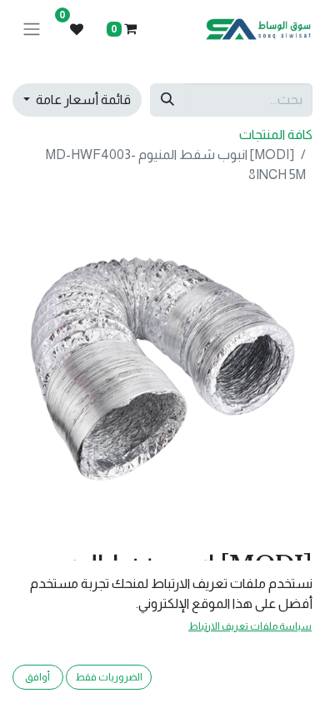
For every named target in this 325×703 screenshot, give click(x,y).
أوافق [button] (37, 677)
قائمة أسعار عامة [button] (82, 99)
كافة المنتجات (275, 134)
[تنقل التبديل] (31, 29)
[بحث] (167, 100)
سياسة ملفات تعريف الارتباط (250, 626)
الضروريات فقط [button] (108, 677)
